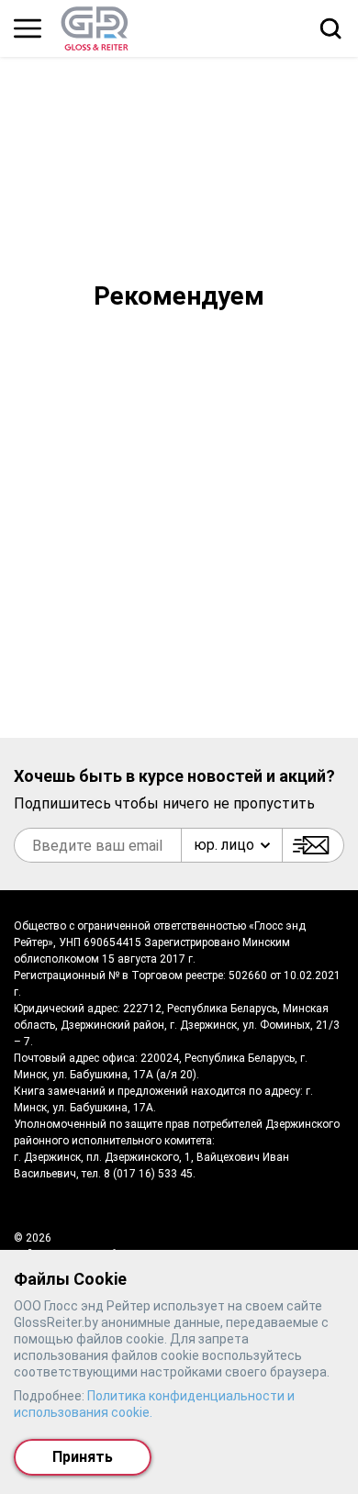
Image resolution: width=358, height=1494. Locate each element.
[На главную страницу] (94, 28)
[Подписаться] (313, 845)
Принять (82, 1457)
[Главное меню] (27, 28)
